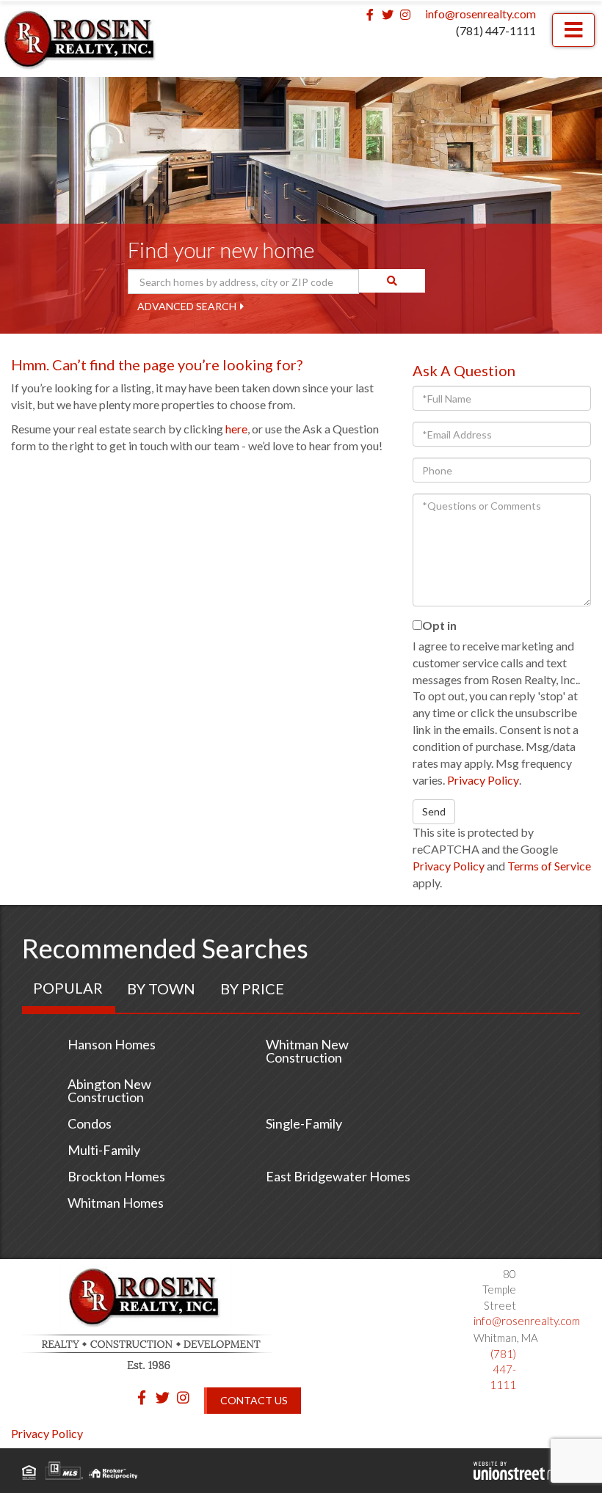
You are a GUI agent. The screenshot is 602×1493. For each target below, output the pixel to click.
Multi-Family (104, 1149)
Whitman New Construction (307, 1051)
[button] (392, 281)
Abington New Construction (109, 1090)
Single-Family (304, 1123)
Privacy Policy (483, 780)
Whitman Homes (116, 1202)
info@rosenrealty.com (480, 14)
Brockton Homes (116, 1176)
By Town (161, 988)
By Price (252, 988)
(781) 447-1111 (496, 30)
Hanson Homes (112, 1044)
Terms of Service (549, 866)
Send (434, 811)
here (236, 429)
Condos (90, 1123)
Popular (68, 988)
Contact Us (254, 1400)
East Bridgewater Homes (338, 1176)
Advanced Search (186, 306)
